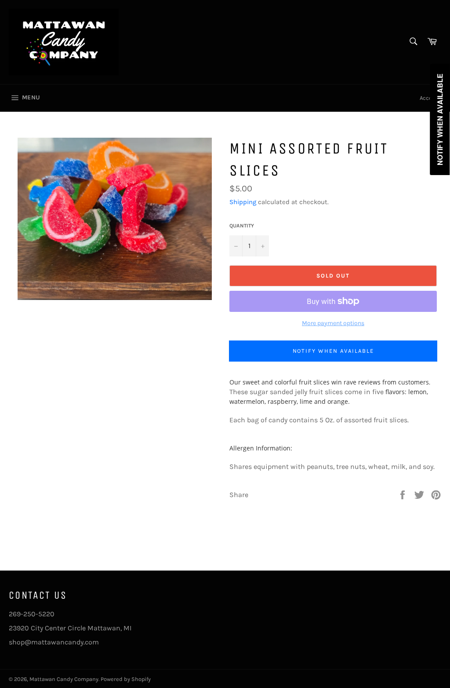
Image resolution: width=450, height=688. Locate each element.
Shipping (242, 202)
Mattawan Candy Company (63, 679)
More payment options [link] (333, 323)
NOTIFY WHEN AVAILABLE (333, 351)
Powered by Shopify (126, 679)
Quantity (241, 226)
